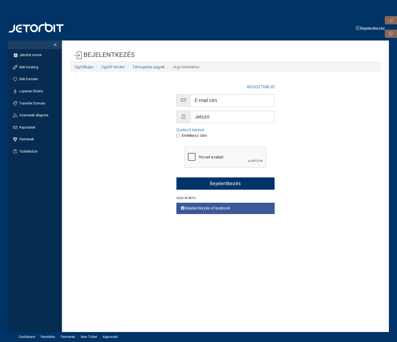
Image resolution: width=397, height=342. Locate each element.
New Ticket (89, 337)
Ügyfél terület (113, 67)
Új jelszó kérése (190, 129)
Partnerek (68, 337)
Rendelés (48, 337)
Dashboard (27, 337)
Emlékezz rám (194, 135)
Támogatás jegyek (148, 67)
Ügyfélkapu (84, 67)
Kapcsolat (110, 337)
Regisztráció (261, 86)
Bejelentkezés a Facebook (207, 208)
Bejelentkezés (372, 28)
